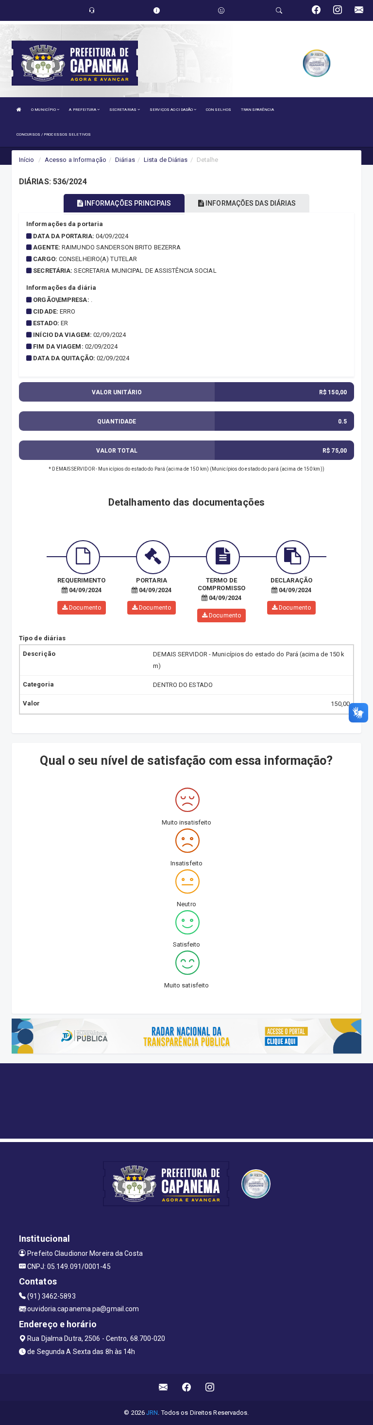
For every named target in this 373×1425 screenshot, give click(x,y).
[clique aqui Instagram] (210, 1387)
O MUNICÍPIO (44, 109)
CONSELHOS (218, 109)
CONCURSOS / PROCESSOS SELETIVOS (54, 134)
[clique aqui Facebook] (186, 1387)
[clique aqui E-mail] (163, 1387)
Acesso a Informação (75, 159)
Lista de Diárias (166, 159)
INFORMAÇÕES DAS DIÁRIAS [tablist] (250, 203)
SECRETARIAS (123, 109)
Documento (84, 607)
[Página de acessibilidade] (221, 10)
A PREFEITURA (83, 109)
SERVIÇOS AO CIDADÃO (172, 109)
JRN (152, 1412)
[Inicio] (19, 109)
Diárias (125, 159)
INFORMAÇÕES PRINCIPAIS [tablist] (127, 203)
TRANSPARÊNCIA (257, 109)
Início (26, 159)
